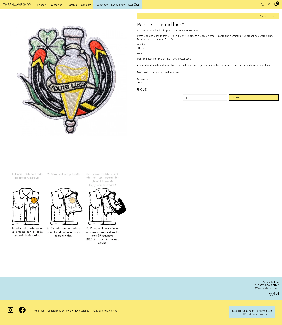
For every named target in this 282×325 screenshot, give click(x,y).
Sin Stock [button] (236, 97)
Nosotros (71, 4)
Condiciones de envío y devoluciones (68, 310)
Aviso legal (39, 310)
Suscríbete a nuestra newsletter (115, 4)
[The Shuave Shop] (17, 4)
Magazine (56, 4)
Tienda (41, 4)
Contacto (86, 4)
